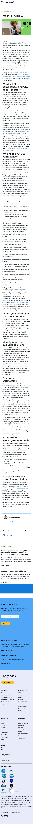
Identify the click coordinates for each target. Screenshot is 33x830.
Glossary (3, 730)
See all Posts (8, 522)
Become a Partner (23, 733)
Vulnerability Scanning (7, 699)
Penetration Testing (6, 697)
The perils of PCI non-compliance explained (15, 132)
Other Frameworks (23, 713)
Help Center (4, 732)
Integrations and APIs (7, 704)
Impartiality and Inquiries (5, 755)
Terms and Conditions (7, 758)
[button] (30, 2)
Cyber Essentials (23, 702)
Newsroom (21, 725)
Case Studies (5, 721)
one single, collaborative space (18, 302)
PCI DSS (20, 710)
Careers (20, 727)
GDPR (19, 704)
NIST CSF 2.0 (21, 708)
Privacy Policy (5, 760)
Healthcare (4, 737)
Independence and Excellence (23, 730)
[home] (7, 2)
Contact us (21, 738)
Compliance (11, 12)
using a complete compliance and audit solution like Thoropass (16, 75)
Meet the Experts (23, 723)
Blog (4, 11)
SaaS (2, 739)
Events (3, 727)
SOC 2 (20, 695)
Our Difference (22, 721)
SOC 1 (19, 693)
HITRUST (20, 699)
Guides (3, 725)
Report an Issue (5, 752)
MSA (2, 747)
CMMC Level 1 (22, 706)
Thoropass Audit (6, 693)
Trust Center (21, 736)
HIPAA (20, 697)
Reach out (11, 504)
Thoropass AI (5, 702)
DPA (2, 750)
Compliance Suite (6, 695)
